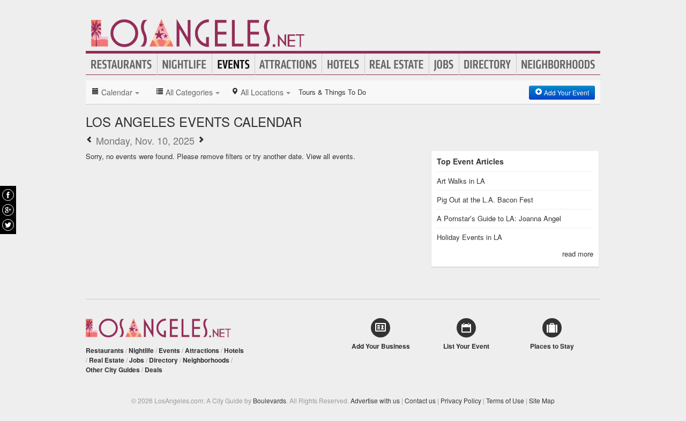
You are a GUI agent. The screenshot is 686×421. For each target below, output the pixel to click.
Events (233, 64)
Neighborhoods (558, 64)
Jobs (444, 64)
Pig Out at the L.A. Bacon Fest (485, 199)
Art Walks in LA (461, 181)
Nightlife (185, 64)
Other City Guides (113, 369)
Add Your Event (565, 92)
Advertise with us (375, 400)
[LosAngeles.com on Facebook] (8, 195)
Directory (487, 64)
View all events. (330, 156)
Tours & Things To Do (332, 92)
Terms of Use (505, 400)
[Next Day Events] (201, 140)
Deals (153, 369)
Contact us (420, 400)
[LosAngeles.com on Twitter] (8, 225)
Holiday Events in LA (469, 237)
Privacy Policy (461, 400)
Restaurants (121, 64)
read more (577, 254)
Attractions (288, 64)
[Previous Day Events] (89, 140)
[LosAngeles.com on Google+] (8, 210)
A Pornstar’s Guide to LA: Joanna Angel (499, 218)
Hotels (343, 64)
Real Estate (397, 64)
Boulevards (269, 400)
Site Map (542, 400)
